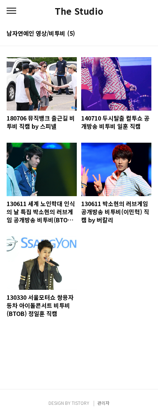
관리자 (103, 403)
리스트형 (147, 33)
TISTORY (80, 403)
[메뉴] (11, 11)
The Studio (79, 11)
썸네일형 (136, 33)
